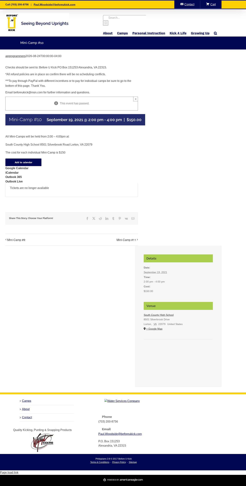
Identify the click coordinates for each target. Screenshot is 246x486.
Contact (27, 417)
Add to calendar (23, 162)
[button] (215, 33)
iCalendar (12, 172)
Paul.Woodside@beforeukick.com (54, 4)
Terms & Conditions (99, 462)
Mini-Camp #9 (16, 240)
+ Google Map (154, 328)
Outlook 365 (13, 176)
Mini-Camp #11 (126, 240)
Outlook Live (14, 181)
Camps (26, 400)
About (26, 409)
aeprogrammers (15, 56)
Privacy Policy (119, 462)
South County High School (159, 314)
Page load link (9, 472)
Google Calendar (16, 168)
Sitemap (133, 462)
